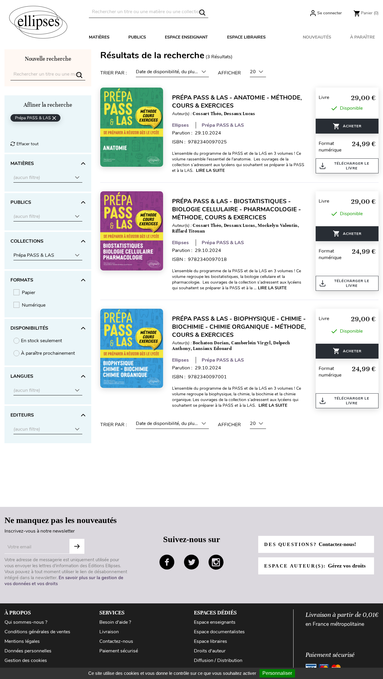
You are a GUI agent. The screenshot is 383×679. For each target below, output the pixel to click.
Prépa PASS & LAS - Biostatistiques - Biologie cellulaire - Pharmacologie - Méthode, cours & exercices (236, 209)
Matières (99, 37)
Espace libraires (246, 37)
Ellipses (180, 125)
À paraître (362, 37)
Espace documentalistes (219, 631)
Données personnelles (27, 651)
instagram (216, 562)
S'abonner (76, 546)
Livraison (109, 631)
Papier (28, 292)
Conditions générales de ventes (37, 631)
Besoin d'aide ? (115, 622)
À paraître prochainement (48, 353)
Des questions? (310, 544)
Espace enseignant (186, 37)
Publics (137, 37)
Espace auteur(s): (314, 566)
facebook (166, 562)
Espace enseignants (214, 622)
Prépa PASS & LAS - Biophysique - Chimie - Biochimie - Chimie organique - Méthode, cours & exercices (239, 327)
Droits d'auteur (210, 651)
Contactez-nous (116, 641)
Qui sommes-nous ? (25, 622)
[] (202, 12)
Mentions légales (22, 641)
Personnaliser (277, 673)
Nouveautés (317, 37)
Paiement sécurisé (118, 651)
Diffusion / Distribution (218, 660)
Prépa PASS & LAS (223, 125)
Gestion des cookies (25, 660)
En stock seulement (41, 340)
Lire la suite (210, 170)
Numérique (33, 305)
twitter (191, 562)
